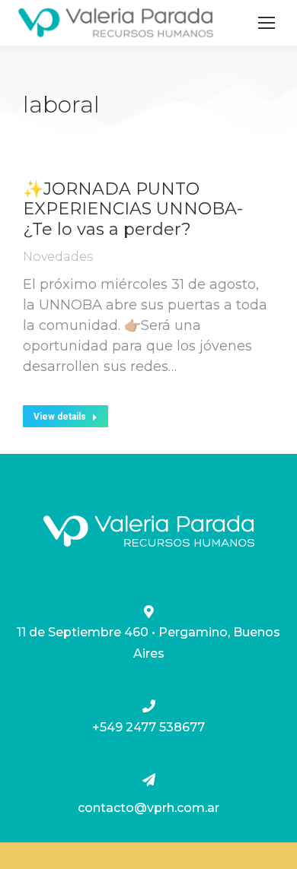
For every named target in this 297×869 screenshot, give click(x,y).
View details (60, 416)
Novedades (58, 256)
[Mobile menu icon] (266, 23)
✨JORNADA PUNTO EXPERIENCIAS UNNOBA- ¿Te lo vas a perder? (133, 209)
